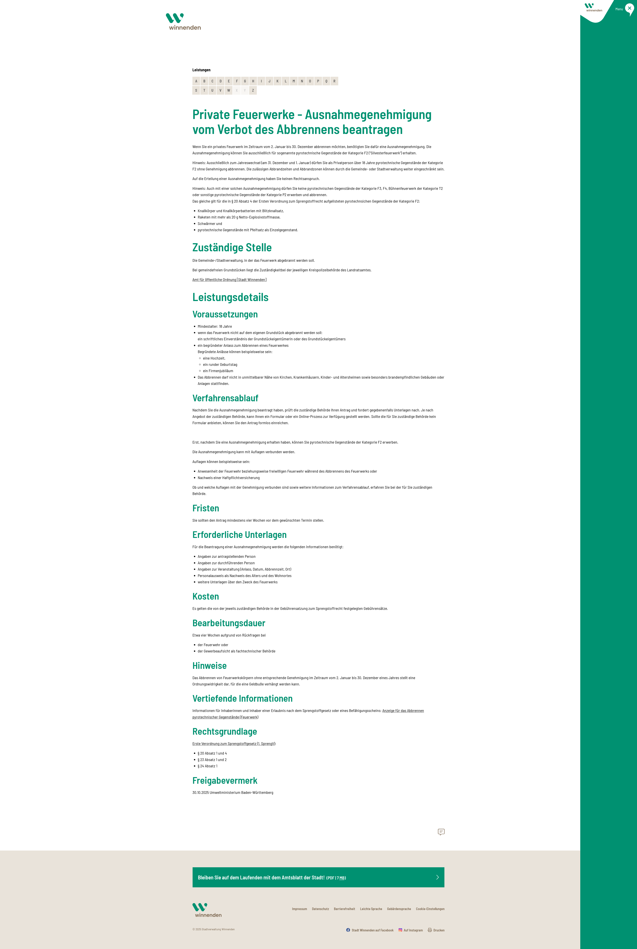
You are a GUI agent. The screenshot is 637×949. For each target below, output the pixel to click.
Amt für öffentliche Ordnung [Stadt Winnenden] (229, 279)
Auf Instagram (413, 930)
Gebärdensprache (399, 909)
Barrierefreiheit (344, 909)
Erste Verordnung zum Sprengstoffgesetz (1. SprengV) (233, 743)
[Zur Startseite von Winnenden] (183, 21)
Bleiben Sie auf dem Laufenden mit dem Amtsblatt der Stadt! (272, 877)
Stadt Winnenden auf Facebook (373, 930)
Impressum (299, 909)
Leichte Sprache (371, 909)
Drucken (439, 930)
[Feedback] (441, 833)
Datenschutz (320, 909)
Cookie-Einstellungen (430, 909)
